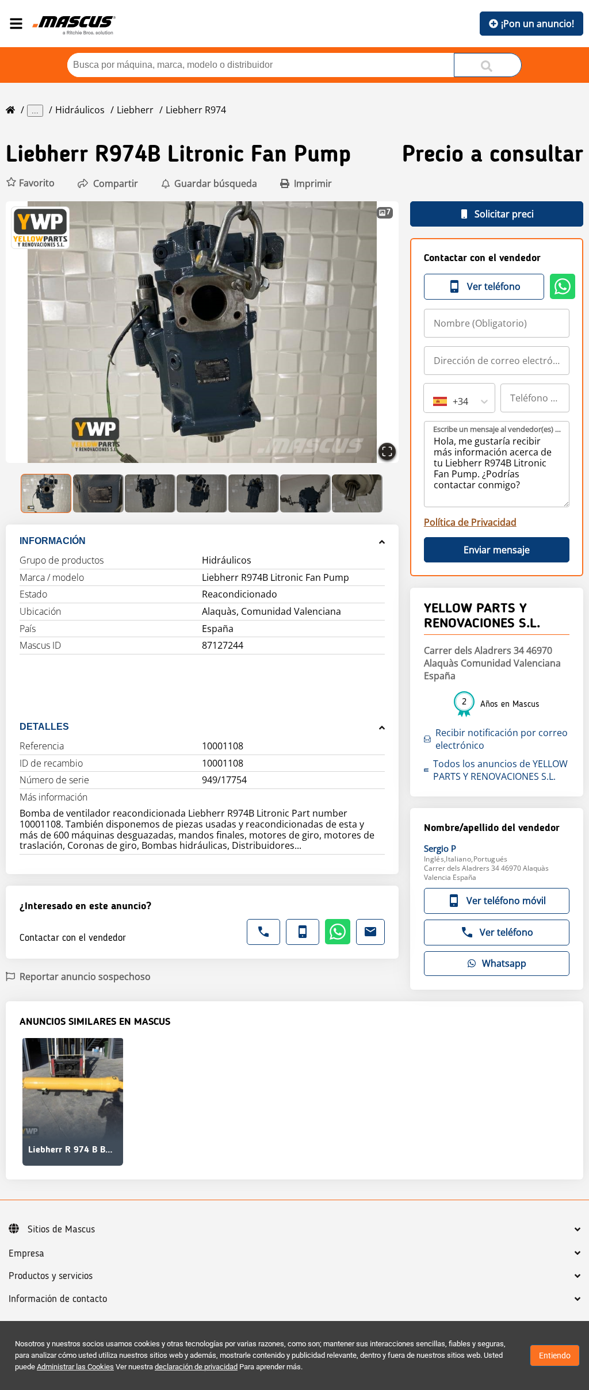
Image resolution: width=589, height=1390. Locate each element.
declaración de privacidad (196, 1366)
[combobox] (434, 401)
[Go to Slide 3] (150, 493)
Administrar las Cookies (75, 1366)
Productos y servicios (51, 1276)
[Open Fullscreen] (387, 451)
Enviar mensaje (497, 549)
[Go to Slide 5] (253, 493)
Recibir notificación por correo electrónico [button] (501, 739)
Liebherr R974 (196, 110)
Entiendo (555, 1355)
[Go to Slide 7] (357, 493)
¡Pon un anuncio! (537, 23)
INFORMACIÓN (53, 541)
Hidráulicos (80, 110)
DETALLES (44, 727)
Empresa (26, 1254)
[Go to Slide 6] (305, 493)
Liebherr (135, 110)
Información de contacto (58, 1299)
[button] (30, 183)
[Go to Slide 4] (202, 493)
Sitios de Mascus (61, 1229)
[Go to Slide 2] (98, 493)
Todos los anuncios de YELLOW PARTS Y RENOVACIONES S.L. (500, 770)
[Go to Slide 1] (46, 493)
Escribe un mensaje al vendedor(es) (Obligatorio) (497, 429)
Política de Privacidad (470, 522)
